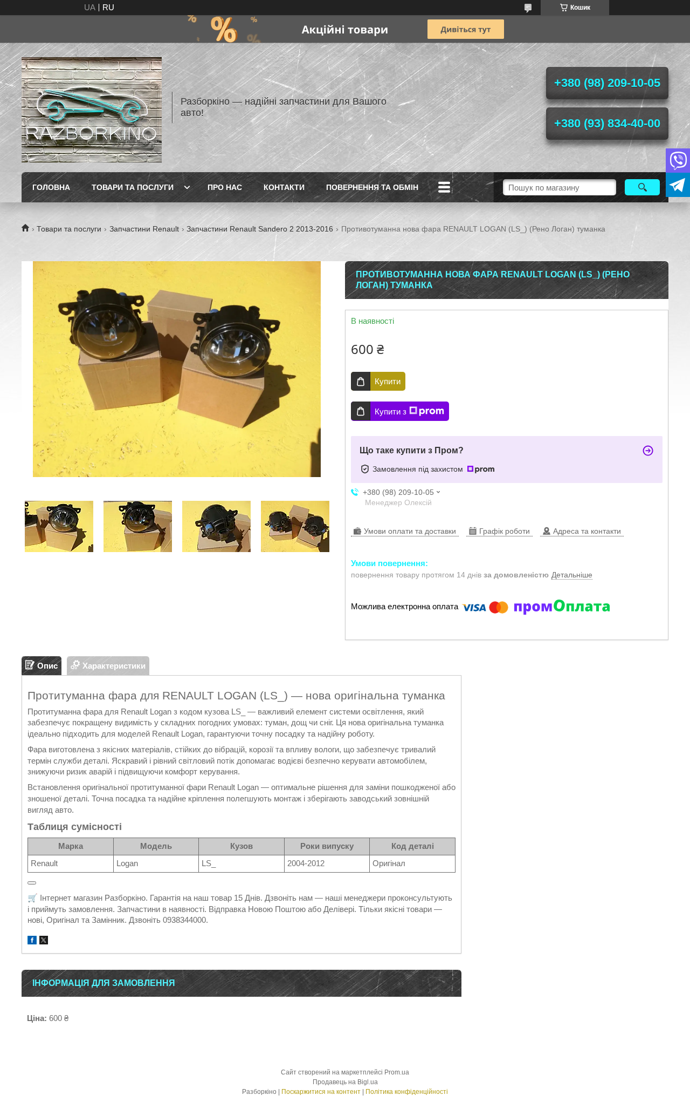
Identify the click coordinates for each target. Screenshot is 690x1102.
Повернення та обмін (372, 187)
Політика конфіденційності (406, 1092)
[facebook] (32, 941)
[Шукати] (642, 187)
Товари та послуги (133, 187)
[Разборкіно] (92, 107)
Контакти (284, 187)
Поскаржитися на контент (321, 1092)
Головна (51, 187)
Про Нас (225, 187)
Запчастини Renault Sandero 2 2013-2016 (260, 229)
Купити (388, 381)
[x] (43, 941)
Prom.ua (396, 1072)
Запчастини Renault (144, 229)
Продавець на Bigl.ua (345, 1082)
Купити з (390, 411)
